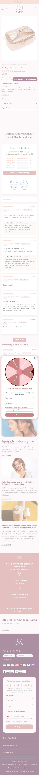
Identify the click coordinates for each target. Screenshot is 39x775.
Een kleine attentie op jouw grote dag (16, 407)
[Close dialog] (35, 358)
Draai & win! (19, 415)
